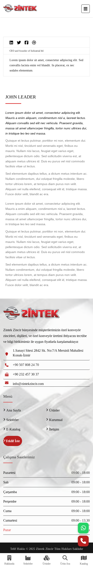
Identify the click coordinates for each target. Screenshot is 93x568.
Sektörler (12, 420)
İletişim (54, 429)
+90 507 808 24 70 (26, 365)
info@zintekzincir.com (28, 384)
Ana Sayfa (13, 410)
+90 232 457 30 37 (26, 374)
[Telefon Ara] (83, 541)
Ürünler (54, 410)
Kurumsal (56, 420)
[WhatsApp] (83, 528)
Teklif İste (12, 441)
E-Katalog (13, 429)
